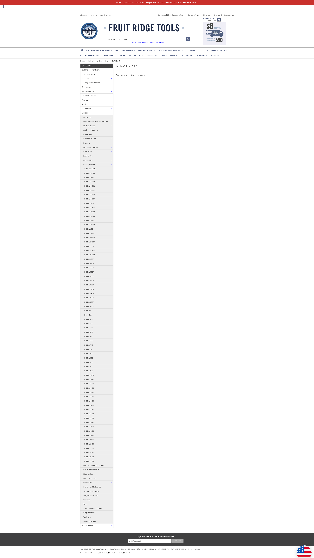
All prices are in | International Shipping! (95, 15)
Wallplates (87, 517)
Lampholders (88, 160)
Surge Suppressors (90, 495)
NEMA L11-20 (89, 384)
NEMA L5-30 (88, 328)
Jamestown (196, 549)
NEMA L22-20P (89, 246)
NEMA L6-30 (88, 341)
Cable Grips (87, 134)
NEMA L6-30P (89, 276)
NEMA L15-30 (89, 418)
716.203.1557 (177, 549)
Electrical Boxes (89, 126)
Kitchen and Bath (216, 51)
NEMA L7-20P (89, 285)
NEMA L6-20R (89, 272)
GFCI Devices (88, 151)
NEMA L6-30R (89, 280)
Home (82, 61)
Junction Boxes (88, 156)
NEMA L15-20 (89, 414)
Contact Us (162, 15)
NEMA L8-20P (89, 302)
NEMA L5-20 (88, 323)
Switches (86, 500)
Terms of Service (85, 553)
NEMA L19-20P (89, 225)
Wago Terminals (89, 513)
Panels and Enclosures (91, 470)
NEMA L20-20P (89, 233)
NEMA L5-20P (89, 259)
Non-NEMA (88, 315)
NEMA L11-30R (89, 190)
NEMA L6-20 (88, 336)
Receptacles (87, 482)
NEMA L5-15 (88, 319)
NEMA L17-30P (89, 207)
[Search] (188, 39)
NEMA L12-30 (89, 397)
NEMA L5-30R (89, 268)
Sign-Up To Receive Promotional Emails (155, 536)
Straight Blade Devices (91, 491)
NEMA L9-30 (88, 371)
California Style (90, 169)
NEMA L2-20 (88, 229)
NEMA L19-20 (89, 435)
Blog (168, 15)
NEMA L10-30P (89, 177)
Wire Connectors (89, 521)
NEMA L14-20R (89, 194)
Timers (85, 504)
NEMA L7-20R (89, 289)
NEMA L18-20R (89, 216)
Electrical (152, 56)
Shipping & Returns (179, 15)
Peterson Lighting (90, 56)
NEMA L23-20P (89, 250)
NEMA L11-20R (89, 186)
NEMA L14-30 (89, 409)
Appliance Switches (90, 130)
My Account (207, 15)
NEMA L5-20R (89, 263)
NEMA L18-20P (89, 212)
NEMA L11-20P (89, 182)
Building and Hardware (171, 51)
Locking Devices (89, 164)
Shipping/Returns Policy (116, 553)
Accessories (87, 117)
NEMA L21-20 (89, 444)
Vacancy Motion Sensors (92, 508)
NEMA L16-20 (89, 422)
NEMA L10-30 (89, 379)
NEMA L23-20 (89, 457)
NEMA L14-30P (89, 199)
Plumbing (110, 56)
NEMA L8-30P (89, 306)
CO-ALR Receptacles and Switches (96, 121)
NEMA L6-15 (88, 332)
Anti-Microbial (146, 51)
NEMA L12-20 (89, 392)
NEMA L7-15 (88, 345)
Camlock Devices (89, 139)
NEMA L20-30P (89, 242)
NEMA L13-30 (89, 401)
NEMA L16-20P (89, 203)
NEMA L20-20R (89, 237)
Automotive (136, 56)
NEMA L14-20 (89, 405)
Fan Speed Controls (90, 147)
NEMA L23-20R (89, 255)
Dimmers (86, 143)
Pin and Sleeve (89, 474)
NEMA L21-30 (89, 448)
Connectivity (195, 51)
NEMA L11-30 (89, 388)
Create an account (227, 15)
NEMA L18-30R (89, 220)
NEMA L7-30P (89, 293)
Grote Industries (124, 51)
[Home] (81, 50)
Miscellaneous (170, 56)
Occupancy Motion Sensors (93, 465)
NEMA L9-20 (88, 366)
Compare (194, 15)
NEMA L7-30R (89, 298)
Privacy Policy (95, 553)
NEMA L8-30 (88, 362)
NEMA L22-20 (89, 452)
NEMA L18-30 (89, 431)
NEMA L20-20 (89, 439)
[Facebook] (3, 6)
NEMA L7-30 (88, 354)
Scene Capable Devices (92, 487)
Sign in (216, 15)
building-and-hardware (99, 51)
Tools (122, 55)
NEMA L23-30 (89, 461)
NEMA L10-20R (89, 173)
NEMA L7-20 (88, 349)
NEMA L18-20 (89, 427)
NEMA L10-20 (89, 375)
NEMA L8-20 (88, 358)
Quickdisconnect (89, 478)
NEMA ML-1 (88, 311)
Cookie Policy (104, 553)
